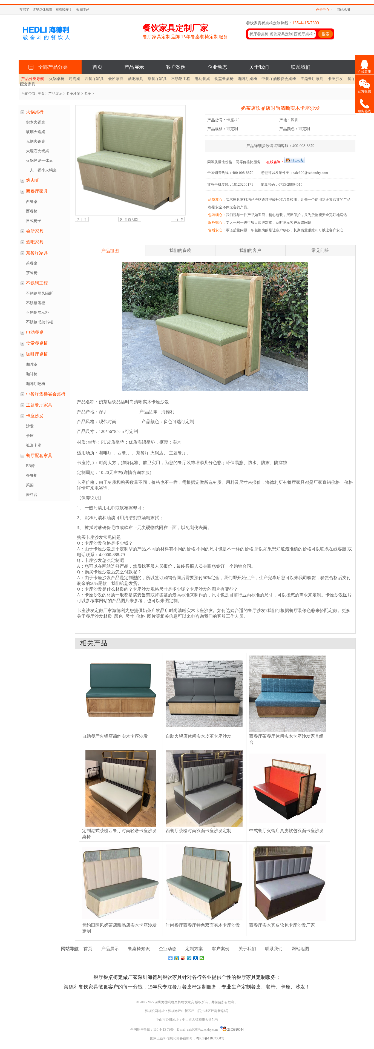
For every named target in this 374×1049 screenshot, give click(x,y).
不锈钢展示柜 (37, 313)
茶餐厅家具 (157, 79)
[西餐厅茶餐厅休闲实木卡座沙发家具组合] (287, 732)
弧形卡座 (33, 445)
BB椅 (30, 466)
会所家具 (115, 79)
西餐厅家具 (94, 79)
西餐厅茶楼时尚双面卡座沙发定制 (198, 830)
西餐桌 (32, 202)
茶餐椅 (32, 273)
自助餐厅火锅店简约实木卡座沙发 (115, 736)
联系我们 (300, 67)
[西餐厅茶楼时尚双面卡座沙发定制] (204, 827)
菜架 (30, 485)
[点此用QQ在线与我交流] (294, 162)
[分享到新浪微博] (183, 958)
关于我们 (259, 67)
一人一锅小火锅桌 (41, 170)
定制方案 (194, 948)
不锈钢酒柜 (35, 303)
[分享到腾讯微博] (189, 958)
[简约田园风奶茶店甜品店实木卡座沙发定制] (120, 921)
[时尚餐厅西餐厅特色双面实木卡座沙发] (204, 921)
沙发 (30, 426)
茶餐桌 (32, 263)
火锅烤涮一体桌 (39, 161)
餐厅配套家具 (39, 455)
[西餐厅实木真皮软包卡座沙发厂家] (287, 921)
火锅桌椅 (56, 79)
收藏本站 (83, 10)
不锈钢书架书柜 (39, 322)
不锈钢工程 (180, 79)
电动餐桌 (202, 79)
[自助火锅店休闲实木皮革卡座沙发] (204, 732)
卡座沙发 (335, 79)
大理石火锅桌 (37, 151)
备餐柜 (32, 475)
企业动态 (217, 67)
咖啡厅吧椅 (35, 384)
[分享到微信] (202, 958)
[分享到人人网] (195, 958)
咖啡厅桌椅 (247, 79)
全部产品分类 (51, 67)
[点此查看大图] (129, 221)
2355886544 (235, 1029)
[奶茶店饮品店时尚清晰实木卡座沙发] (130, 160)
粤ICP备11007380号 (210, 1038)
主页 (41, 93)
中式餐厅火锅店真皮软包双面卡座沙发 (286, 830)
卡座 (87, 93)
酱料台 (32, 495)
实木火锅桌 (35, 122)
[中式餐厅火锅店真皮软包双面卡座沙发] (287, 827)
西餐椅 (32, 211)
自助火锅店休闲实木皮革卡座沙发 (198, 736)
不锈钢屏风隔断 (39, 293)
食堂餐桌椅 (224, 79)
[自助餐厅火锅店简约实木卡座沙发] (120, 732)
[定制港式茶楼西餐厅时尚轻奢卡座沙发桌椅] (120, 827)
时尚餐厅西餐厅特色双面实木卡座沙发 (203, 925)
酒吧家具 (135, 79)
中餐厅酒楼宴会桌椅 (278, 79)
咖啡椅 (32, 374)
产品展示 (134, 67)
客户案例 (176, 67)
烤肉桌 (74, 79)
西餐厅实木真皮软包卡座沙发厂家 (282, 925)
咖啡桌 (32, 365)
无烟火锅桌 (35, 141)
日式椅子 (33, 221)
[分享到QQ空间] (176, 958)
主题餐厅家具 (311, 79)
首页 (97, 67)
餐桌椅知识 (139, 948)
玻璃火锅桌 (35, 132)
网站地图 (343, 10)
